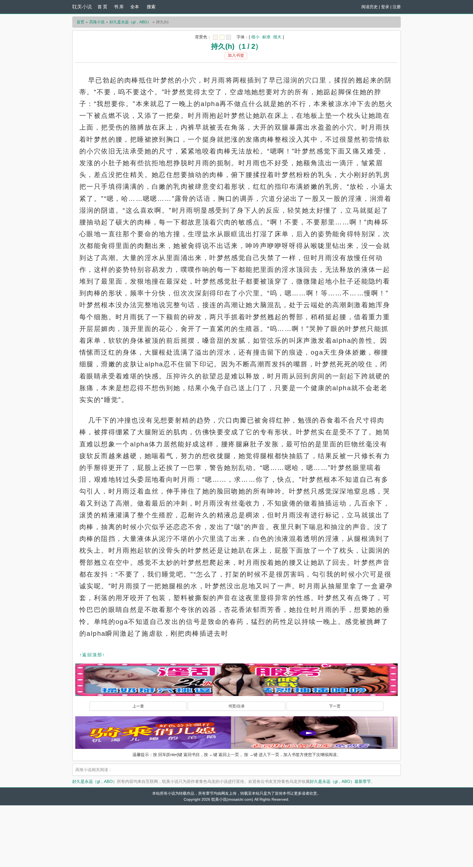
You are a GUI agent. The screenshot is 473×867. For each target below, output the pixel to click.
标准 (266, 37)
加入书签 (236, 55)
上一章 (138, 706)
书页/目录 (236, 706)
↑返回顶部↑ (92, 654)
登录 (385, 6)
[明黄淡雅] (222, 37)
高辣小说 (97, 22)
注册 (397, 6)
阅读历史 (369, 6)
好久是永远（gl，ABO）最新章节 (340, 781)
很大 (277, 37)
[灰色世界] (228, 37)
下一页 (335, 706)
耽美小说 (82, 7)
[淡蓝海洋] (215, 37)
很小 (255, 37)
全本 (134, 6)
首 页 (102, 6)
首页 (80, 22)
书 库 (119, 6)
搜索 (151, 6)
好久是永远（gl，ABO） (130, 22)
